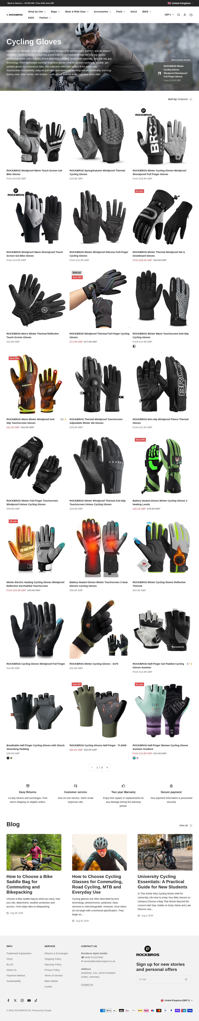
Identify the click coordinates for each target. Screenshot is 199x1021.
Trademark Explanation (19, 953)
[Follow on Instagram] (22, 1000)
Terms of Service (54, 975)
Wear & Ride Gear (75, 11)
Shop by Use (35, 11)
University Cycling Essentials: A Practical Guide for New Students (162, 881)
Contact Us (87, 984)
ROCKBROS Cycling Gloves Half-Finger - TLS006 (98, 745)
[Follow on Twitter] (15, 1000)
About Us (11, 970)
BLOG (9, 964)
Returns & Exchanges (56, 953)
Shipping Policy (53, 959)
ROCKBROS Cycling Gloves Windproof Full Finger (35, 663)
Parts (119, 11)
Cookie (48, 986)
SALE (134, 11)
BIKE (145, 11)
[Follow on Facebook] (8, 1000)
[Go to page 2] (107, 767)
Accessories (101, 11)
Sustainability (13, 981)
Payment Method (15, 975)
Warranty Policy (53, 964)
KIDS (31, 17)
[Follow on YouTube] (29, 1000)
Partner (43, 17)
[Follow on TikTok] (36, 1000)
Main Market (51, 981)
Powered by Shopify (41, 1010)
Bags (54, 11)
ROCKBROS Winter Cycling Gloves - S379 (94, 663)
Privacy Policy (52, 970)
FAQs (9, 959)
